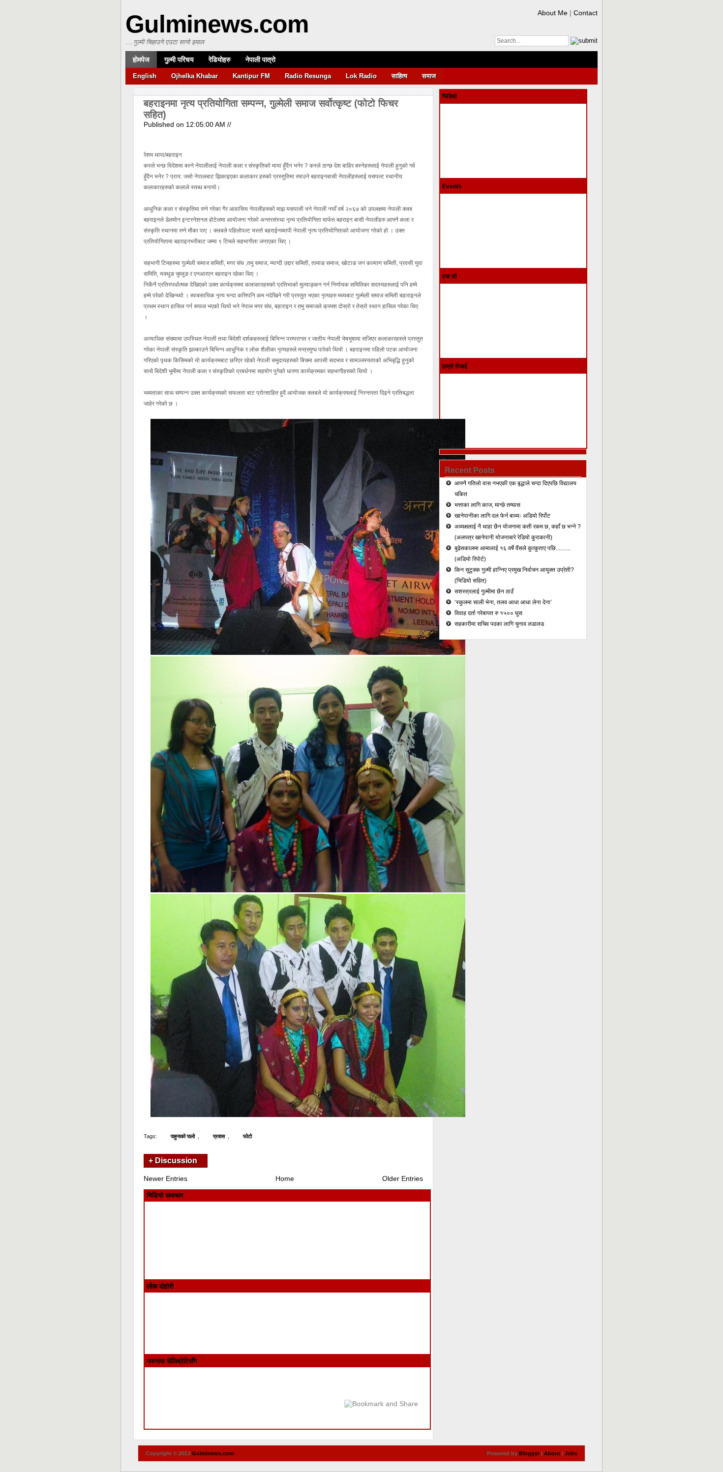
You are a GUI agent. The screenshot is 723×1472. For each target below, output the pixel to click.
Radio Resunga (308, 76)
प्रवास (219, 1136)
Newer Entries (165, 1178)
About (552, 1453)
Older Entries (402, 1178)
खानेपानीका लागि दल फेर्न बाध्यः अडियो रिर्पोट (502, 515)
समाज (429, 76)
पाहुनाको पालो (183, 1136)
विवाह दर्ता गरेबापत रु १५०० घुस (488, 613)
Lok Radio (361, 76)
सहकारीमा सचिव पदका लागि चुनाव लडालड (499, 623)
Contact (585, 13)
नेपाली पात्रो (260, 59)
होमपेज (141, 59)
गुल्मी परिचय (179, 59)
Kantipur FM (251, 76)
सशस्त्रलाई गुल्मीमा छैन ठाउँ (483, 591)
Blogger (529, 1453)
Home (284, 1178)
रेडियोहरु (220, 59)
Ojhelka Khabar (194, 76)
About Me (553, 13)
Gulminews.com (216, 24)
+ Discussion (173, 1160)
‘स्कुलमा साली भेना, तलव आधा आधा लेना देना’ (503, 602)
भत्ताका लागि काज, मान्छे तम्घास (487, 504)
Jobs (571, 1453)
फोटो (247, 1136)
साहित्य (399, 76)
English (144, 76)
